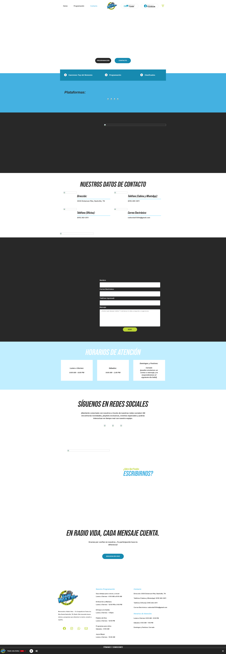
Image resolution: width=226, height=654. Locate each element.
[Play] (31, 651)
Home (65, 6)
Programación (79, 6)
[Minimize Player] (223, 651)
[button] (163, 6)
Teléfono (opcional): (107, 298)
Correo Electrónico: (107, 289)
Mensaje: (103, 307)
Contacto (93, 6)
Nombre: (103, 280)
